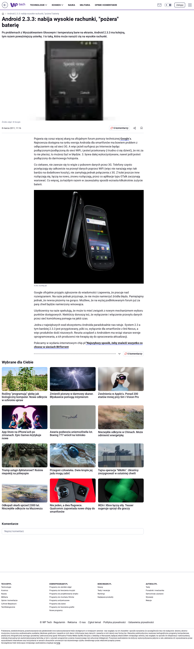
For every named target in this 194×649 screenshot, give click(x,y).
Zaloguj (179, 5)
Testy (148, 587)
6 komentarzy (121, 128)
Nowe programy (56, 610)
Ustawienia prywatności (140, 622)
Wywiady (149, 597)
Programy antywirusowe (59, 600)
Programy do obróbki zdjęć (60, 587)
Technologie (37, 5)
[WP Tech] (20, 5)
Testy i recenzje (104, 590)
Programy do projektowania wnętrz (63, 594)
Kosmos (56, 5)
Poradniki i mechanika (155, 590)
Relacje (149, 600)
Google (124, 138)
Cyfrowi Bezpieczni (9, 604)
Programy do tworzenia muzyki (62, 590)
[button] (168, 5)
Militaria (85, 5)
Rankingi (101, 594)
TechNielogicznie (8, 607)
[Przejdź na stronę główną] (5, 7)
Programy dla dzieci (57, 604)
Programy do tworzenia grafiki (61, 607)
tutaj (58, 643)
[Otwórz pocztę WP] (159, 5)
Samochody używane (154, 594)
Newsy (100, 587)
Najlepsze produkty (105, 597)
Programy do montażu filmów (61, 597)
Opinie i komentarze (106, 5)
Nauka (71, 5)
